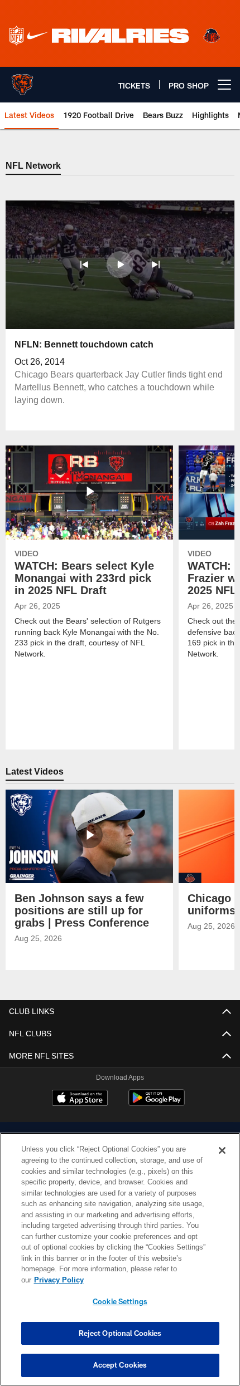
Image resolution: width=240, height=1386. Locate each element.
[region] (120, 1265)
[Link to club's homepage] (22, 80)
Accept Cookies (120, 1364)
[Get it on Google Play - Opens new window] (156, 1103)
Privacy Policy (144, 1279)
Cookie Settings (120, 1301)
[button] (84, 264)
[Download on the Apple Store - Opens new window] (80, 1099)
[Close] (222, 1161)
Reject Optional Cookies (120, 1333)
